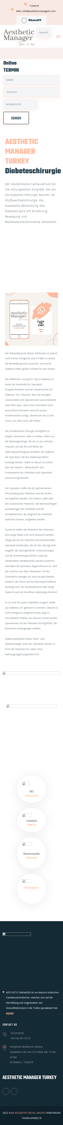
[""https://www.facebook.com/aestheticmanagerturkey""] (6, 1091)
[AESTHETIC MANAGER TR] (17, 36)
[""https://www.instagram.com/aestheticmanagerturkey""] (14, 1091)
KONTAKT (10, 1013)
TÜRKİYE (34, 5)
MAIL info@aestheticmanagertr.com (36, 11)
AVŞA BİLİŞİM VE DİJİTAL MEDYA (27, 1112)
